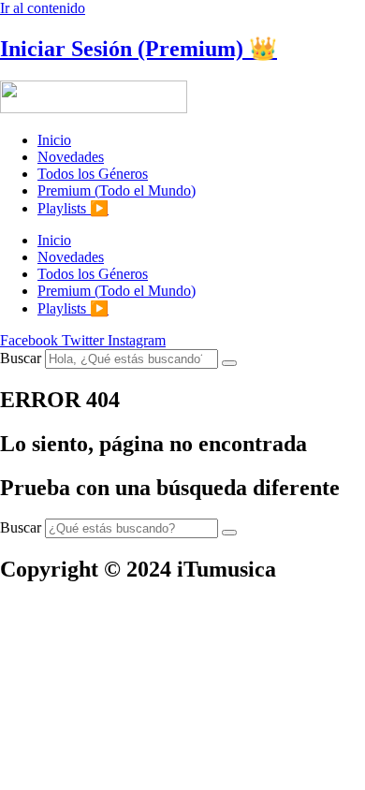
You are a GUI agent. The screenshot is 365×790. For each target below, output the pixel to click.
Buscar (20, 358)
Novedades (70, 157)
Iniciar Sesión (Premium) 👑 (138, 49)
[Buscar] (229, 363)
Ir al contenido (42, 8)
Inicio (54, 140)
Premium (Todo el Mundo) (116, 190)
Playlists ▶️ (73, 208)
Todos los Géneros (92, 174)
